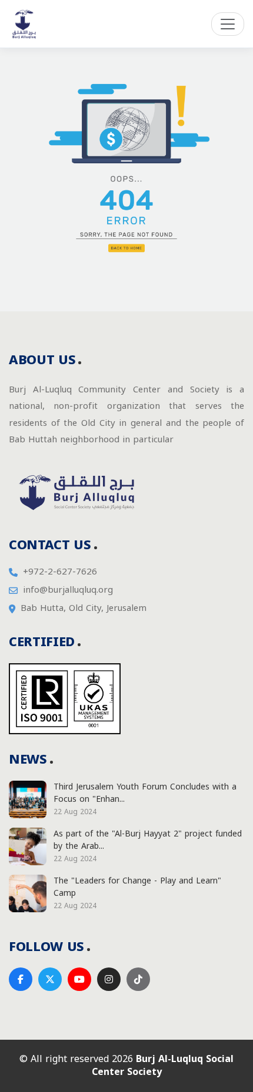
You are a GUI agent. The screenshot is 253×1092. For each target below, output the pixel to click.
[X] (50, 979)
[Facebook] (20, 979)
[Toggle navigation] (227, 24)
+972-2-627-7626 (60, 572)
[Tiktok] (138, 979)
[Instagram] (109, 979)
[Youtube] (79, 979)
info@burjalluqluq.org (68, 590)
